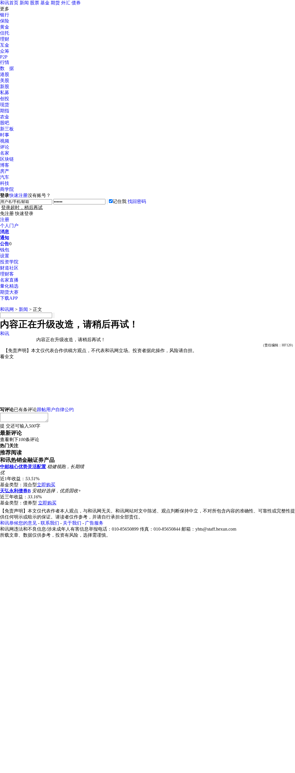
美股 (4, 80)
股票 (34, 2)
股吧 (4, 122)
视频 (4, 140)
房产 (4, 171)
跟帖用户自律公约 (55, 409)
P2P (3, 56)
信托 (4, 33)
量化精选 (9, 286)
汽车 (4, 177)
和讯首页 (9, 2)
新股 (4, 86)
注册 (4, 219)
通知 (4, 237)
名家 (4, 153)
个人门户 (9, 225)
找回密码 (137, 201)
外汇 (65, 2)
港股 (4, 74)
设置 (4, 255)
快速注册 (18, 195)
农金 (4, 116)
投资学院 (9, 261)
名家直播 (9, 280)
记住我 (119, 201)
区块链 (7, 159)
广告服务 (94, 523)
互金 (4, 45)
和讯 (4, 333)
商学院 (7, 189)
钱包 (4, 249)
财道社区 (9, 267)
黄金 (4, 26)
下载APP (9, 298)
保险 (4, 20)
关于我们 (72, 523)
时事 (4, 134)
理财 (4, 39)
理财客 (7, 273)
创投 (4, 98)
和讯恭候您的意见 (18, 523)
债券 (76, 2)
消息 (4, 231)
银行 (4, 14)
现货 (4, 104)
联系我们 (50, 523)
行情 (4, 62)
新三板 (7, 128)
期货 (55, 2)
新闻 (24, 2)
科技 (4, 183)
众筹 (4, 51)
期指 (4, 110)
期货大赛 (9, 292)
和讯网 (7, 309)
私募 (4, 92)
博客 (4, 165)
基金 (45, 2)
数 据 (7, 68)
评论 (4, 147)
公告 (4, 243)
